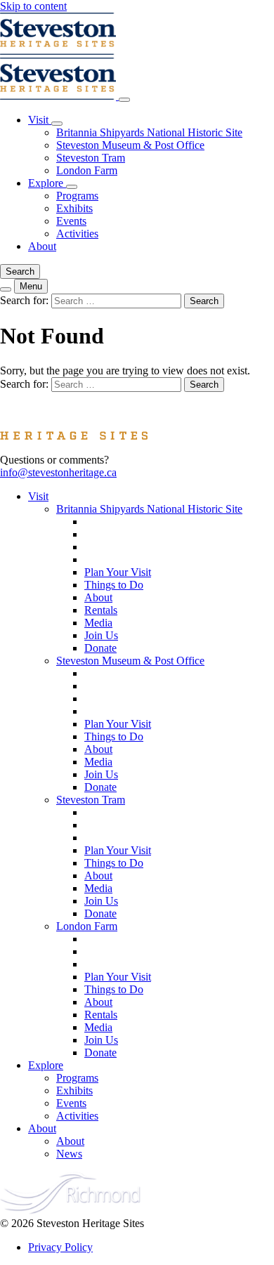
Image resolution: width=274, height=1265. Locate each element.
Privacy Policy (60, 1247)
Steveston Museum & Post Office (130, 145)
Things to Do (113, 585)
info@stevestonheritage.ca (58, 472)
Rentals (100, 610)
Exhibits (74, 208)
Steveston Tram (90, 158)
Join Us (101, 635)
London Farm (86, 170)
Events (71, 221)
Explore (47, 183)
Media (98, 623)
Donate (100, 648)
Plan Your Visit (117, 572)
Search (20, 271)
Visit (39, 120)
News (69, 1154)
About (42, 246)
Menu (31, 286)
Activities (77, 234)
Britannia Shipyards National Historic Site (149, 132)
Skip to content (33, 6)
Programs (77, 196)
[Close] (124, 100)
